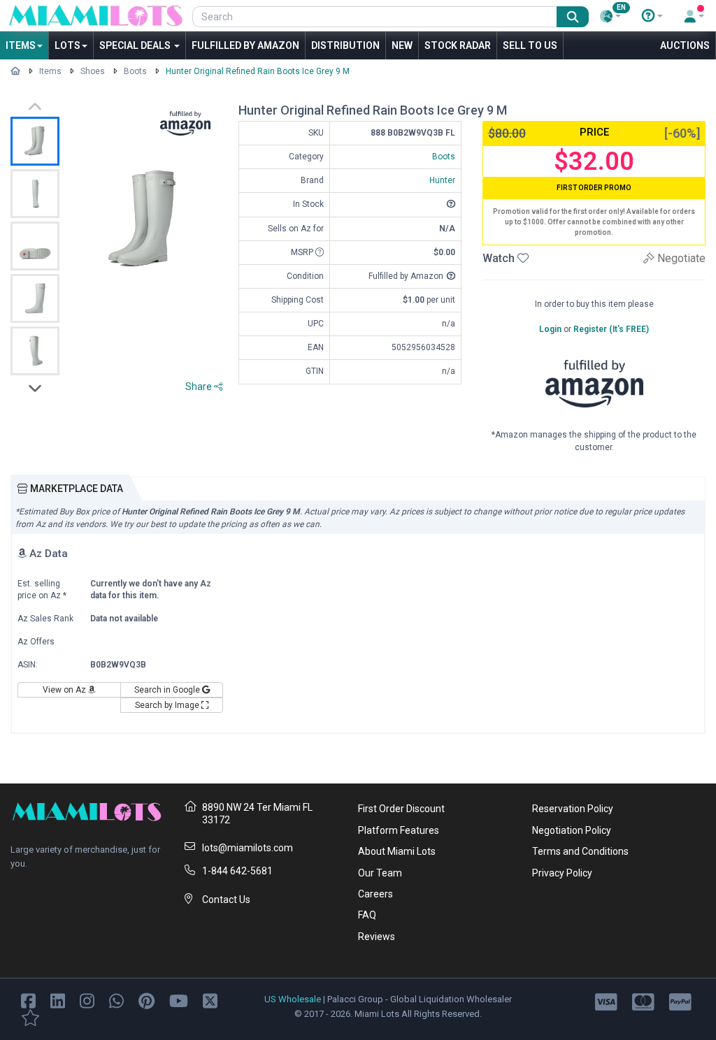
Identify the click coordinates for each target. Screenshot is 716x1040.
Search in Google (168, 690)
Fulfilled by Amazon (245, 45)
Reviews (376, 936)
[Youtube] (178, 1000)
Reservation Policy (572, 808)
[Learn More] (652, 16)
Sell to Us (530, 45)
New (402, 45)
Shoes (92, 71)
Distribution (345, 45)
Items (21, 45)
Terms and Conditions (580, 851)
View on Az (65, 690)
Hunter (442, 180)
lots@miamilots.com (247, 847)
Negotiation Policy (571, 830)
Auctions (685, 45)
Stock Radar (457, 45)
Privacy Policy (562, 873)
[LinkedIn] (57, 1000)
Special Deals (136, 45)
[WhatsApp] (116, 1000)
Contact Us (226, 899)
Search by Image (168, 705)
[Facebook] (28, 1000)
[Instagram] (87, 1000)
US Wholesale (292, 999)
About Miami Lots (397, 851)
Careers (375, 894)
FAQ (367, 914)
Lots (67, 45)
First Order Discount (401, 808)
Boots (135, 71)
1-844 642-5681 (237, 870)
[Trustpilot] (30, 1017)
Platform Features (398, 830)
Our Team (380, 873)
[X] (210, 1000)
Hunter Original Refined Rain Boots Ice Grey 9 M (258, 71)
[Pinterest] (146, 1000)
